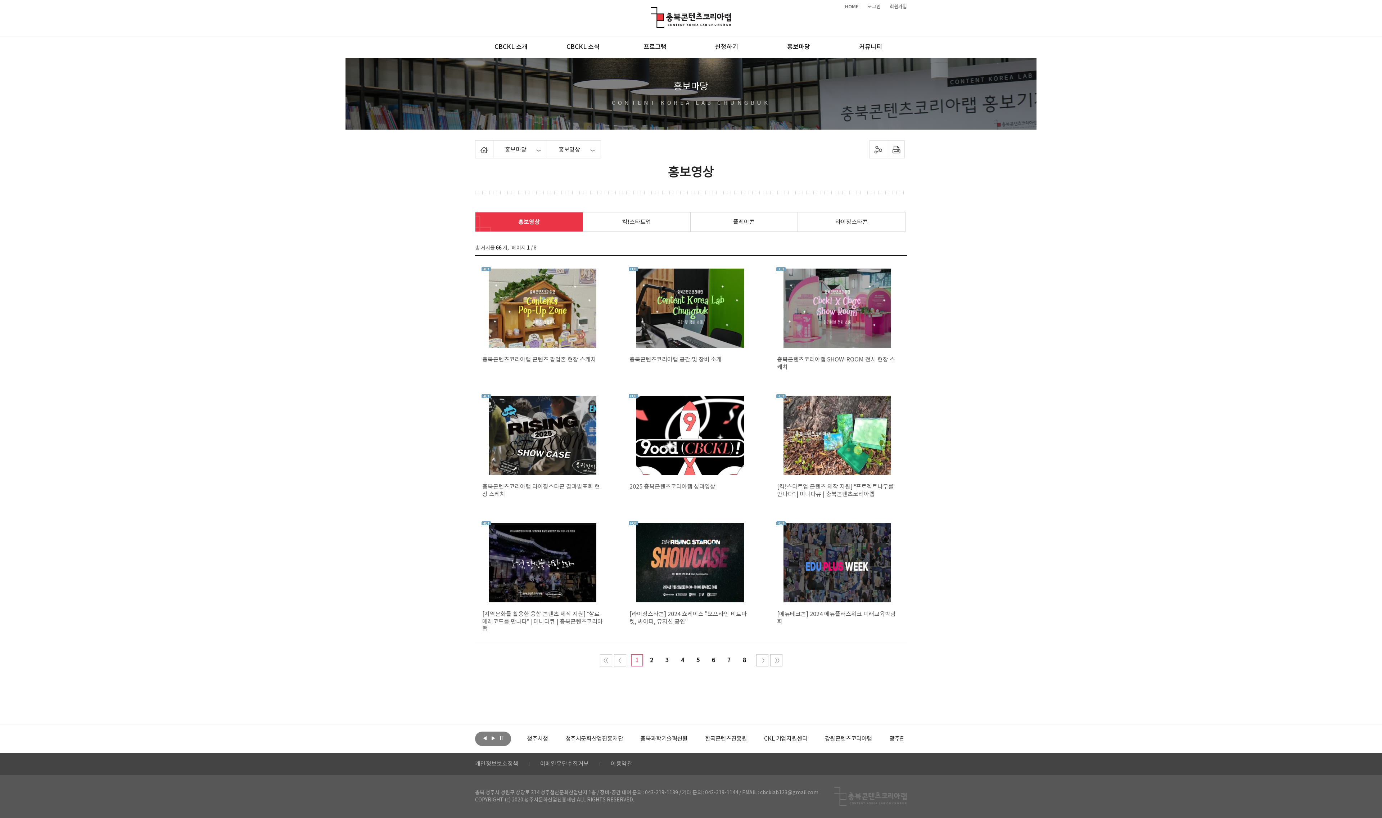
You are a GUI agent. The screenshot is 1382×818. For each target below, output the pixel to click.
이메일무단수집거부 (564, 764)
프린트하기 (896, 149)
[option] (537, 739)
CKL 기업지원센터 (785, 739)
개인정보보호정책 (496, 764)
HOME (852, 7)
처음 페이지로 (606, 660)
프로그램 (655, 47)
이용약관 (621, 764)
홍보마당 (798, 47)
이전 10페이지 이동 (620, 660)
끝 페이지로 (776, 660)
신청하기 (726, 47)
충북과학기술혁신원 (663, 739)
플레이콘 (744, 222)
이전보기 (484, 738)
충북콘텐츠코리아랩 (652, 11)
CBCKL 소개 (511, 47)
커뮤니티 (870, 47)
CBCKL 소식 (583, 47)
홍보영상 (529, 222)
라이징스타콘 (851, 222)
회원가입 (898, 7)
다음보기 (493, 738)
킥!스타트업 (636, 222)
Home (477, 144)
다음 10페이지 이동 (762, 660)
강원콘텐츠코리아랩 (848, 739)
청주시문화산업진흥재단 (594, 739)
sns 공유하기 (878, 149)
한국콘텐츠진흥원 (726, 739)
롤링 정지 (501, 738)
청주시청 (537, 739)
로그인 (874, 7)
